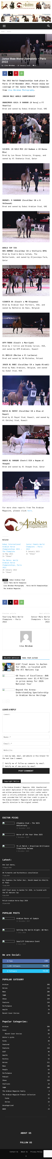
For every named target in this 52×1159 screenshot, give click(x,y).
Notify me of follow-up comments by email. (25, 763)
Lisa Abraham (9, 65)
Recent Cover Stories (13, 1034)
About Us (24, 1152)
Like (46, 961)
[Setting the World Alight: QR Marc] (8, 933)
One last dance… (8, 865)
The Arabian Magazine (12, 588)
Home (3, 32)
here (29, 511)
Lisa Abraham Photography (21, 90)
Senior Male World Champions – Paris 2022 (40, 619)
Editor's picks (8, 1037)
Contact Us (14, 1152)
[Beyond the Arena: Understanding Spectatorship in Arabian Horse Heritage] (8, 692)
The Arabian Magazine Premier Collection (18, 1095)
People (4, 1069)
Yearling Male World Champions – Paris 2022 (12, 619)
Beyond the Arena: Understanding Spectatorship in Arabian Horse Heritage (32, 692)
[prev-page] (3, 701)
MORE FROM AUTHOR (30, 658)
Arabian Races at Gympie (27, 918)
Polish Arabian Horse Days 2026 (15, 900)
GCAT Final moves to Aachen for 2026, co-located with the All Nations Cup (31, 667)
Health (4, 1055)
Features (5, 1048)
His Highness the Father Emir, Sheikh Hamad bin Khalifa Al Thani (25, 881)
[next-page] (7, 701)
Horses (4, 1062)
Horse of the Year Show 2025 (29, 835)
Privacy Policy (36, 1152)
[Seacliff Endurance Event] (8, 944)
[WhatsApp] (21, 73)
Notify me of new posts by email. (20, 766)
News (4, 1066)
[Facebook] (4, 73)
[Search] (48, 26)
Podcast (5, 1077)
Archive (5, 1026)
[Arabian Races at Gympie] (8, 921)
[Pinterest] (16, 73)
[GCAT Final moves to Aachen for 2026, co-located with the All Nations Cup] (8, 667)
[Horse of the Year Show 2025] (8, 837)
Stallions (6, 1084)
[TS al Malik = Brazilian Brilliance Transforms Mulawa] (8, 849)
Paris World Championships (37, 585)
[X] (10, 73)
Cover (4, 1030)
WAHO (4, 1109)
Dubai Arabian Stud (17, 580)
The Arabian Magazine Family (13, 1091)
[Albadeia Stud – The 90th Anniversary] (8, 826)
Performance (7, 1073)
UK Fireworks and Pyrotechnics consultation (20, 873)
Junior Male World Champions (15, 583)
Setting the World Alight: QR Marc (32, 930)
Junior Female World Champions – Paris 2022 (35, 546)
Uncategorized (7, 1105)
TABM (4, 1087)
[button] (4, 26)
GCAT (4, 1052)
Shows (9, 32)
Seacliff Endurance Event (28, 941)
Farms (4, 1041)
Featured (5, 1044)
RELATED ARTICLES (11, 658)
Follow (45, 966)
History (5, 1059)
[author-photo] (26, 642)
